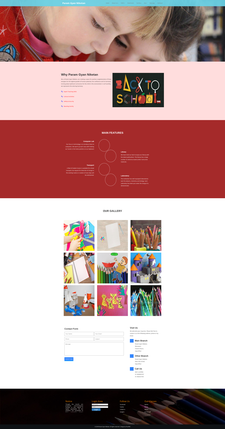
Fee (145, 3)
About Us (114, 3)
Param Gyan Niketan (73, 3)
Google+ (122, 412)
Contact (160, 3)
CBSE (122, 3)
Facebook (122, 404)
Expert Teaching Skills (70, 91)
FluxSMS (128, 426)
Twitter (122, 407)
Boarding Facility (69, 106)
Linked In (122, 409)
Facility (138, 3)
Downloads (130, 3)
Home (107, 3)
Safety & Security (69, 101)
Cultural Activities (69, 96)
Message (152, 3)
